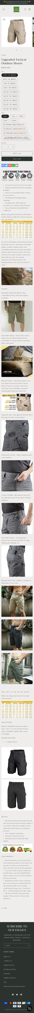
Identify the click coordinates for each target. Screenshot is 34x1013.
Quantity (3, 143)
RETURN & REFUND (10, 969)
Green (5, 120)
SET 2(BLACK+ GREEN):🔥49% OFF (14, 129)
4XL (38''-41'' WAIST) (10, 100)
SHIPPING (7, 974)
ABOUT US (7, 957)
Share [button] (5, 908)
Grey (13, 116)
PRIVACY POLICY (9, 965)
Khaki (5, 116)
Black (21, 116)
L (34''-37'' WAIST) (9, 83)
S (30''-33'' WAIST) (9, 75)
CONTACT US (8, 961)
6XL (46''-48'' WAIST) (10, 109)
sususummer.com (14, 1009)
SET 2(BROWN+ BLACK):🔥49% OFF (15, 133)
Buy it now (17, 159)
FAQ (5, 982)
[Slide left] (13, 50)
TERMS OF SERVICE (10, 978)
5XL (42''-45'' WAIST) (10, 104)
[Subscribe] (28, 945)
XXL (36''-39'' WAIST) (10, 92)
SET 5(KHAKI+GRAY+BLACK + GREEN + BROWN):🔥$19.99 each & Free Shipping (17, 138)
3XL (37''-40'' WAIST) (10, 96)
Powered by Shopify (24, 1009)
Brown (14, 120)
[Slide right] (21, 50)
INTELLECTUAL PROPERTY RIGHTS (14, 986)
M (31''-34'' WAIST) (9, 79)
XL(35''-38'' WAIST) (9, 88)
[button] (4, 9)
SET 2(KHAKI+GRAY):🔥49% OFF (13, 125)
